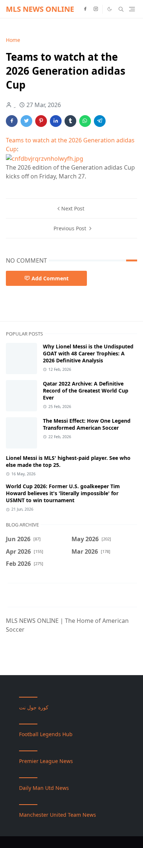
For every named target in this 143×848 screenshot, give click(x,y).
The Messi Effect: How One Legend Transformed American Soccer (87, 424)
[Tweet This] (26, 121)
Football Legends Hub (46, 734)
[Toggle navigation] (132, 9)
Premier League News (46, 760)
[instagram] (96, 9)
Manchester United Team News (57, 814)
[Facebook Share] (12, 121)
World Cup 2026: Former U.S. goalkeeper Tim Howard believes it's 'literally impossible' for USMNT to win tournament (63, 493)
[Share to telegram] (100, 121)
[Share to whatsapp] (85, 121)
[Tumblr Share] (70, 121)
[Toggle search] (121, 9)
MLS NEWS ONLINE (40, 9)
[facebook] (85, 9)
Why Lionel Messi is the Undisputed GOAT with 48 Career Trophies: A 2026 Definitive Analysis (88, 353)
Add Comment (50, 278)
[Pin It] (41, 121)
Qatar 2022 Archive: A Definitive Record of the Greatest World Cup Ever (85, 390)
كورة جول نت (33, 707)
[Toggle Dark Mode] (109, 9)
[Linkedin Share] (56, 121)
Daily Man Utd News (44, 787)
